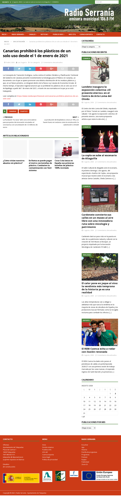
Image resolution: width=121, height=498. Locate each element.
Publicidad (85, 462)
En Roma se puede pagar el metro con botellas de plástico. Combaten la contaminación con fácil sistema (40, 165)
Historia (84, 450)
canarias (12, 111)
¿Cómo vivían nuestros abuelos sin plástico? (13, 161)
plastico (24, 111)
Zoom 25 (85, 464)
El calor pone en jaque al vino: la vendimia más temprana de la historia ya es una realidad (100, 288)
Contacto (100, 34)
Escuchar (85, 445)
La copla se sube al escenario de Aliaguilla (99, 157)
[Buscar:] (107, 2)
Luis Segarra (22, 62)
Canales (32, 34)
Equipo (84, 459)
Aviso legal (46, 457)
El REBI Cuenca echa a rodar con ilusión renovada (98, 350)
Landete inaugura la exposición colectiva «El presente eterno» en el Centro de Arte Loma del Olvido (97, 93)
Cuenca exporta (86, 34)
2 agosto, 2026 (89, 102)
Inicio (4, 34)
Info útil (72, 34)
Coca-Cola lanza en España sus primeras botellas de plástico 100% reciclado (64, 164)
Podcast (84, 457)
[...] (105, 119)
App (83, 447)
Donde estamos (48, 447)
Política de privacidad (50, 459)
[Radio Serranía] (60, 30)
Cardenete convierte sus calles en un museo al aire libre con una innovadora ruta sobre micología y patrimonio (97, 221)
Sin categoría (35, 62)
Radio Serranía (18, 34)
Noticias (44, 34)
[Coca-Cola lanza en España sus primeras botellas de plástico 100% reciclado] (67, 149)
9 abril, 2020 (10, 62)
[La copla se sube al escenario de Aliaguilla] (100, 139)
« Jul (83, 416)
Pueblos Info (58, 34)
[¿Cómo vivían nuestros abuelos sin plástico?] (15, 149)
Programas (85, 455)
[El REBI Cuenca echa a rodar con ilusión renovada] (100, 332)
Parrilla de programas (89, 452)
